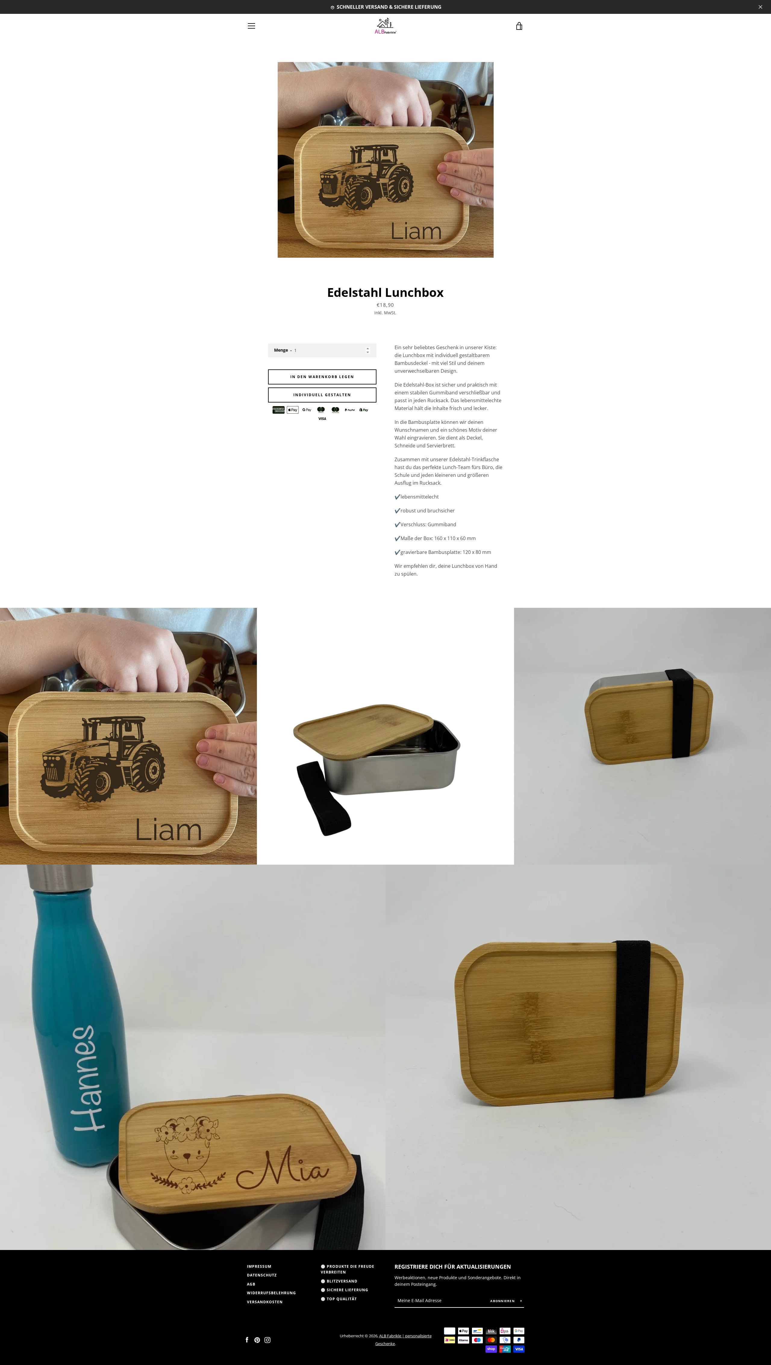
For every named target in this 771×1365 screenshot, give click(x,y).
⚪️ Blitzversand (339, 1281)
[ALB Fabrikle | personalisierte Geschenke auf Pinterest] (257, 1339)
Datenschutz (262, 1275)
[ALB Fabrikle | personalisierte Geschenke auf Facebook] (247, 1339)
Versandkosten (265, 1301)
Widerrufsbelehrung (271, 1292)
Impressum (259, 1266)
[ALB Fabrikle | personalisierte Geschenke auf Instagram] (267, 1339)
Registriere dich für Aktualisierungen (453, 1266)
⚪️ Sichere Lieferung (344, 1289)
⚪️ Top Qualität (339, 1298)
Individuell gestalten (322, 394)
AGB (251, 1284)
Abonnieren (503, 1301)
